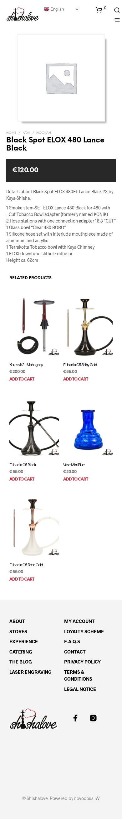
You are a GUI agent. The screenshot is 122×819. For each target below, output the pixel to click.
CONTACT (75, 651)
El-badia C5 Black (22, 464)
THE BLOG (20, 661)
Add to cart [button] (21, 379)
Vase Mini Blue (73, 464)
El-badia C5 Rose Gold (26, 564)
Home (11, 133)
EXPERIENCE (23, 641)
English (56, 9)
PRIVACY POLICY (82, 661)
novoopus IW (87, 798)
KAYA (26, 133)
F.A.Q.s (72, 641)
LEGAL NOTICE (80, 689)
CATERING (20, 651)
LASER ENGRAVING (30, 672)
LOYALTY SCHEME (84, 631)
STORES (18, 631)
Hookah (43, 133)
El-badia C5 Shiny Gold (80, 364)
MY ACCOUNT (79, 621)
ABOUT (17, 621)
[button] (101, 10)
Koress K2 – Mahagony (26, 364)
